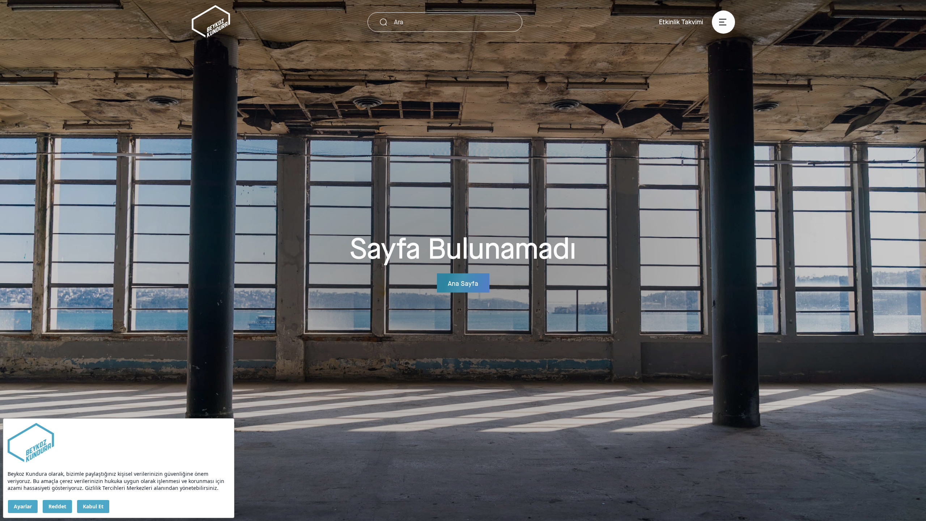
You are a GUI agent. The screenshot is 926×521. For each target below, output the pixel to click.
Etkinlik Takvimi (681, 21)
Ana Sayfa (463, 283)
